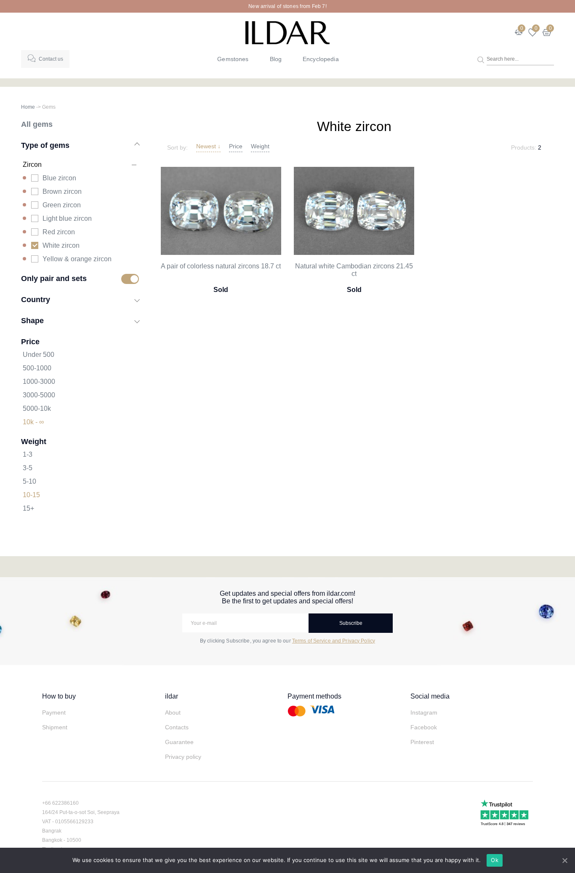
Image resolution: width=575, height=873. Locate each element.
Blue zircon (59, 178)
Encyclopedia (321, 59)
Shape (32, 320)
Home (28, 107)
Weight (260, 146)
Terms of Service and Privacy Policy (333, 641)
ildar (171, 696)
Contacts (177, 727)
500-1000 (37, 368)
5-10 (29, 481)
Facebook (423, 727)
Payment (54, 712)
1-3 (27, 454)
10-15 (31, 494)
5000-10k (37, 408)
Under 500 (38, 354)
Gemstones (232, 59)
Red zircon (59, 232)
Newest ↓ (208, 146)
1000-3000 (39, 381)
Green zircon (62, 205)
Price (235, 146)
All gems (37, 124)
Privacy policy (183, 756)
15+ (28, 508)
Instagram (423, 712)
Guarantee (179, 742)
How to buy (59, 696)
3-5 (27, 467)
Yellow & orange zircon (77, 258)
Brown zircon (62, 191)
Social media (430, 696)
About (173, 712)
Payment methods (314, 696)
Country (35, 299)
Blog (276, 59)
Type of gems (45, 145)
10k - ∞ (33, 422)
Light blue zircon (67, 218)
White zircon (61, 245)
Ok (494, 860)
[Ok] (564, 860)
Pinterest (422, 742)
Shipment (54, 727)
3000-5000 (39, 395)
